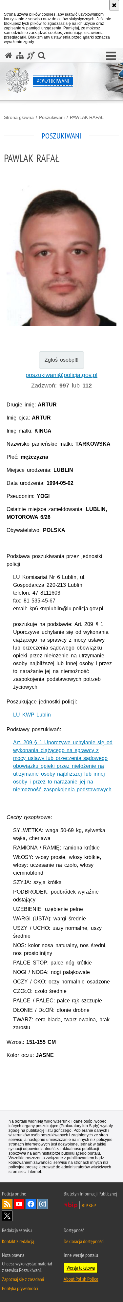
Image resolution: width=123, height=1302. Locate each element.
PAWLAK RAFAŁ (87, 117)
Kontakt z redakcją (18, 1241)
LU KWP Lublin (32, 714)
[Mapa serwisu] (20, 55)
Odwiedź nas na (19, 1204)
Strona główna (19, 117)
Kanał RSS (7, 1204)
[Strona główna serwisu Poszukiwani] (8, 55)
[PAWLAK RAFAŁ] (61, 256)
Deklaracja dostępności (84, 1241)
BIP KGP (89, 1205)
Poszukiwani (52, 117)
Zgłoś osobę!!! (61, 360)
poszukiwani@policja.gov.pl (61, 375)
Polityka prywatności (20, 1288)
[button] (111, 56)
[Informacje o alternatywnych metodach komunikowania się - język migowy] (31, 55)
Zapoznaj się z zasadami (23, 1279)
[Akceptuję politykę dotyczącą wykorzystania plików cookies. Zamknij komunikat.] (114, 5)
